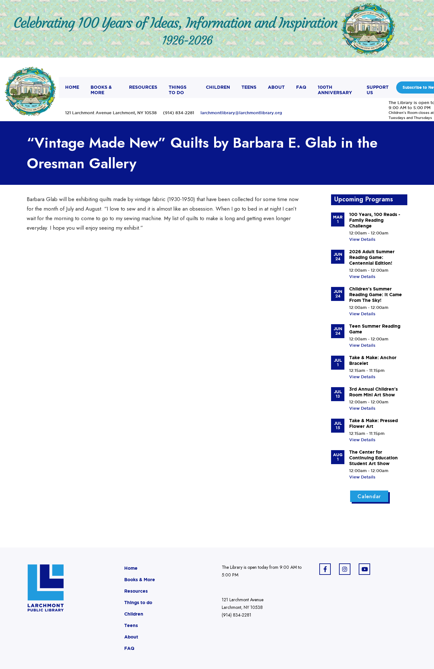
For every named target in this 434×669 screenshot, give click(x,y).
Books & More (139, 579)
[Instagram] (344, 569)
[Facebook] (325, 569)
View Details (362, 239)
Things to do (138, 602)
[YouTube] (364, 569)
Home (131, 568)
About (131, 636)
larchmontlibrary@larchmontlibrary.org (241, 112)
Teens (131, 625)
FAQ (129, 648)
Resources (136, 591)
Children (133, 614)
